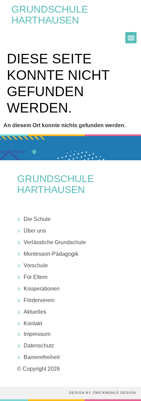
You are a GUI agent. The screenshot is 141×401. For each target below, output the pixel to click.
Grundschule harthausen (49, 15)
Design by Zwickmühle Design (102, 393)
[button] (131, 37)
